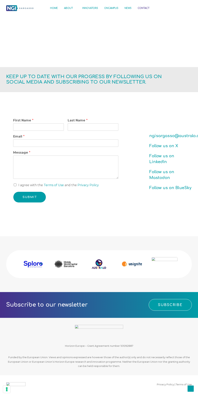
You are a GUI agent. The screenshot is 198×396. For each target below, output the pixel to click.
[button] (161, 8)
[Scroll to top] (191, 388)
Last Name (78, 120)
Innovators (90, 8)
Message (21, 152)
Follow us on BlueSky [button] (170, 188)
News (128, 8)
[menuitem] (54, 8)
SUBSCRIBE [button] (170, 305)
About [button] (68, 8)
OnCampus (111, 8)
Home (54, 8)
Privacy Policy (88, 185)
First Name (23, 120)
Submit (29, 197)
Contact (143, 8)
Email (19, 136)
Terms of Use (54, 185)
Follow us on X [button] (163, 146)
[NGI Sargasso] (19, 8)
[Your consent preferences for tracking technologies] (6, 389)
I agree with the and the (58, 185)
